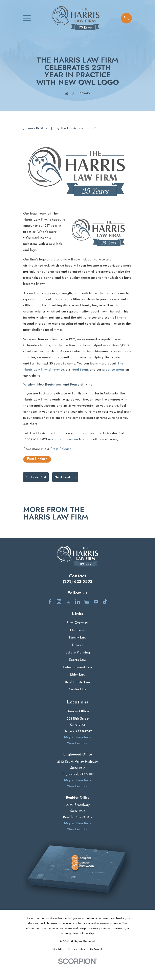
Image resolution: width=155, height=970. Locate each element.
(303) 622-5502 (77, 581)
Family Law (77, 637)
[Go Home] (66, 93)
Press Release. (61, 449)
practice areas (113, 369)
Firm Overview (77, 623)
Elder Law (77, 674)
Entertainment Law (77, 667)
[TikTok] (105, 601)
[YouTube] (96, 601)
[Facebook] (50, 601)
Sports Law (77, 660)
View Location (77, 743)
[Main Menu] (27, 18)
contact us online (65, 439)
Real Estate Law (77, 682)
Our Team (77, 630)
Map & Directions (77, 737)
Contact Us (77, 689)
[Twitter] (68, 601)
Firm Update (37, 459)
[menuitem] (58, 949)
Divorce (77, 645)
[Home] (75, 18)
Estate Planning (77, 652)
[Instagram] (59, 601)
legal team (79, 369)
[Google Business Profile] (86, 601)
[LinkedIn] (77, 601)
